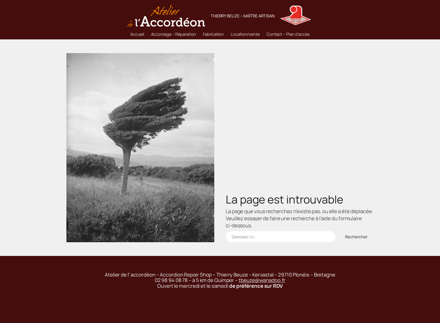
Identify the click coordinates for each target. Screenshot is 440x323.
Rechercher (356, 236)
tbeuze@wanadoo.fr (262, 280)
